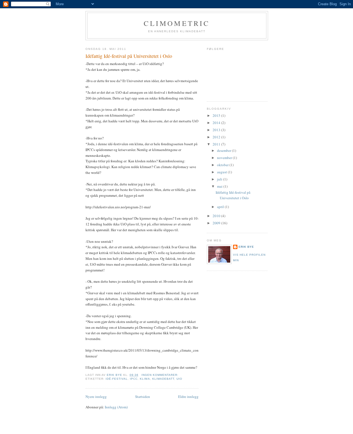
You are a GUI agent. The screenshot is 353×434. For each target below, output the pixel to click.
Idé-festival (117, 378)
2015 (217, 115)
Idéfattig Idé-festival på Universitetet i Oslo (128, 56)
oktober (223, 164)
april (221, 206)
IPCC (134, 378)
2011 (217, 144)
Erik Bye (246, 246)
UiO (179, 378)
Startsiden (142, 396)
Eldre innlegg (188, 396)
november (225, 157)
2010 (217, 215)
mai (220, 186)
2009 (217, 222)
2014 (217, 122)
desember (224, 150)
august (222, 171)
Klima (145, 378)
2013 (217, 129)
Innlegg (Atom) (116, 407)
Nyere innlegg (96, 396)
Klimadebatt (163, 378)
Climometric (177, 23)
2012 (217, 136)
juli (220, 179)
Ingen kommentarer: (160, 374)
